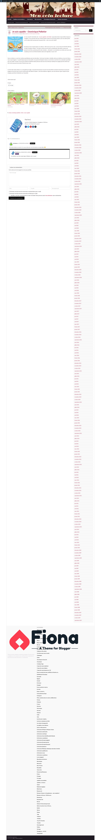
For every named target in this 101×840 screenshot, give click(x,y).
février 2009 (77, 576)
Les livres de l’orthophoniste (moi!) (48, 22)
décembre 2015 (78, 363)
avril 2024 (77, 106)
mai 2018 (76, 287)
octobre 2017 (77, 306)
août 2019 (77, 248)
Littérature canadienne (42, 738)
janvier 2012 (77, 485)
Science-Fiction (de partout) (43, 803)
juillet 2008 (77, 594)
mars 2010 (77, 542)
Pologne (39, 776)
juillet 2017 (77, 313)
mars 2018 (77, 293)
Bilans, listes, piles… (41, 642)
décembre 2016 (78, 332)
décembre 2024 (78, 85)
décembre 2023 (78, 116)
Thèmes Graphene (18, 838)
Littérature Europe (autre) (43, 742)
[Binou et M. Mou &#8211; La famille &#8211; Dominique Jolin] (39, 97)
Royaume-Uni (40, 799)
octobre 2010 (77, 524)
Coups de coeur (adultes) (42, 666)
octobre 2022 (77, 150)
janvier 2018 (77, 298)
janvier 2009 (77, 578)
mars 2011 (77, 511)
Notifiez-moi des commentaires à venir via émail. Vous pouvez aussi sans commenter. (36, 195)
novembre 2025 (78, 56)
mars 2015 (77, 386)
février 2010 (77, 545)
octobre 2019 (77, 243)
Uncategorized (40, 825)
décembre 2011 (78, 487)
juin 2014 (76, 409)
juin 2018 (76, 285)
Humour (39, 712)
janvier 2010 (77, 547)
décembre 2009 (78, 550)
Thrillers (39, 818)
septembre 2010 (78, 526)
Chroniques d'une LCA (42, 659)
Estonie (38, 689)
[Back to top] (98, 837)
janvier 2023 (77, 142)
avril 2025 (77, 74)
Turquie (38, 822)
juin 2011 (76, 503)
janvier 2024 (77, 113)
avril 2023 (77, 134)
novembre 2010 (78, 521)
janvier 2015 (77, 391)
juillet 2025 (77, 67)
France (38, 704)
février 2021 (77, 202)
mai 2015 (76, 381)
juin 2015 (76, 378)
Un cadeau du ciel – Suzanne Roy (17, 27)
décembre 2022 (78, 145)
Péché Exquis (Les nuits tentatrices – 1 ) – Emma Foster (57, 27)
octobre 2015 (77, 368)
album (10, 112)
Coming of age (40, 663)
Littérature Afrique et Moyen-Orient (45, 729)
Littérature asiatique (42, 733)
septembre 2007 (78, 620)
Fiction (38, 699)
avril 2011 (77, 508)
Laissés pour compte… (42, 719)
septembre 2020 (78, 215)
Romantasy (39, 797)
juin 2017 (76, 316)
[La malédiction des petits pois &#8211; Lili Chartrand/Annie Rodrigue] (61, 97)
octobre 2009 (77, 555)
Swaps (38, 812)
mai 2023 (76, 132)
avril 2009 (77, 571)
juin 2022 (76, 160)
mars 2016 (77, 355)
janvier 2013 (77, 454)
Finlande (39, 702)
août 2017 (77, 311)
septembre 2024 (78, 93)
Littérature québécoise (42, 750)
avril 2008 (77, 602)
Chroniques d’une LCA (49, 19)
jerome (15, 143)
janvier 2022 (77, 173)
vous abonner (48, 195)
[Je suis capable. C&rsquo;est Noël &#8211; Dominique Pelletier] (18, 97)
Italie (38, 714)
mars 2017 (77, 324)
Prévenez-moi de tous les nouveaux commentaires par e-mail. (25, 191)
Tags (38, 814)
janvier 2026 (77, 51)
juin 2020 (76, 222)
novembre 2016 (78, 334)
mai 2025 (76, 72)
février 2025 (77, 80)
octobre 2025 (77, 59)
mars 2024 (77, 108)
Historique (39, 708)
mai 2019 (76, 256)
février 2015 (77, 389)
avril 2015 (77, 384)
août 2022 (77, 155)
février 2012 (77, 482)
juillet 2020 (77, 220)
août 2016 (77, 342)
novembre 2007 (78, 615)
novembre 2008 (78, 584)
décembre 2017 (78, 300)
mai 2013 (76, 443)
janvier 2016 (77, 360)
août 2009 (77, 560)
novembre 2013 (78, 428)
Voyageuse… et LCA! (41, 831)
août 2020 (77, 217)
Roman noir (39, 791)
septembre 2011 (78, 495)
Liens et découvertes (41, 727)
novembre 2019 (78, 241)
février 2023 (77, 139)
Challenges (39, 655)
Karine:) (14, 33)
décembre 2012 (78, 456)
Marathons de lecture (42, 759)
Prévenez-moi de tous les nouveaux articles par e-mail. (24, 193)
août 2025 (77, 64)
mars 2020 (77, 230)
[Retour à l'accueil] (50, 10)
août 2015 (77, 373)
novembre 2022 (78, 147)
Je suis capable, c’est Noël (45, 36)
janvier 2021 (77, 204)
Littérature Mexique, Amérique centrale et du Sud (48, 748)
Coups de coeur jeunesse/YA (21, 22)
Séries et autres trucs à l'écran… (44, 805)
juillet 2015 (77, 376)
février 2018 (77, 295)
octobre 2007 (77, 617)
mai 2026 (76, 41)
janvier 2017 (77, 329)
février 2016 (77, 358)
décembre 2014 (78, 394)
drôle (22, 112)
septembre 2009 (78, 558)
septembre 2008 (78, 589)
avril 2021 (77, 196)
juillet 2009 (77, 563)
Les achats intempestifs (42, 723)
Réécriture (39, 788)
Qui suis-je (30, 19)
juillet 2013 (77, 438)
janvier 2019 (77, 267)
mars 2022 (77, 168)
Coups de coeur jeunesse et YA (44, 670)
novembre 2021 (78, 178)
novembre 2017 (78, 303)
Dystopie (39, 676)
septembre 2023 (78, 121)
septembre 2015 (78, 371)
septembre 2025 (78, 61)
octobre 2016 (77, 337)
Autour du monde (62, 19)
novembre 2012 (78, 459)
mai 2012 (76, 474)
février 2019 (77, 264)
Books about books (41, 649)
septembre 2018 (78, 277)
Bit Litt (38, 644)
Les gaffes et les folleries (42, 725)
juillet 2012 (77, 469)
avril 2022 (77, 165)
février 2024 (77, 111)
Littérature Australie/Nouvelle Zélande (46, 736)
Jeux (38, 716)
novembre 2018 (78, 272)
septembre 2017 (78, 308)
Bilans (38, 640)
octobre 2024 (77, 90)
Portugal (39, 778)
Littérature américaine (42, 731)
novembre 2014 (78, 397)
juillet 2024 (77, 98)
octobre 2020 (77, 212)
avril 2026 (77, 43)
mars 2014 (77, 417)
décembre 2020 (78, 207)
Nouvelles (39, 767)
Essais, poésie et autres (42, 687)
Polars (38, 774)
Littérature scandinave (42, 755)
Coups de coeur (10, 22)
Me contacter (38, 19)
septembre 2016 (78, 339)
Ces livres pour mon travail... (35, 33)
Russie (38, 801)
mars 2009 (77, 573)
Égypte (38, 678)
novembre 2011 (78, 490)
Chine (38, 657)
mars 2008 (77, 604)
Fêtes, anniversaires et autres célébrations (46, 697)
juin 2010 (76, 534)
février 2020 (77, 233)
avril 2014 (77, 415)
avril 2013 (77, 446)
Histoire (39, 706)
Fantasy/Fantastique (41, 693)
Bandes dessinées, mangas (43, 638)
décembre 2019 (78, 238)
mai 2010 (76, 537)
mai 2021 (76, 194)
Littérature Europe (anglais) (43, 740)
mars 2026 (77, 46)
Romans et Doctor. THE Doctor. (44, 795)
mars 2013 (77, 448)
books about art (40, 647)
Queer (38, 784)
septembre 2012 (78, 464)
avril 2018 (77, 290)
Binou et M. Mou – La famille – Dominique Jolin (39, 104)
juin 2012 (76, 472)
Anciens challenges (61, 22)
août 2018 (77, 280)
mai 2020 (76, 225)
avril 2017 (77, 321)
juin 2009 (76, 565)
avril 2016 (77, 352)
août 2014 (77, 404)
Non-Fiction (39, 765)
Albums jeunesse (26, 33)
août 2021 (77, 186)
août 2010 (77, 529)
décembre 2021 (78, 176)
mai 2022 (76, 163)
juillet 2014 (77, 407)
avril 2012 (77, 477)
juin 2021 (76, 191)
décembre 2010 (78, 519)
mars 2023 (77, 137)
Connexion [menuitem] (5, 1)
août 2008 (77, 591)
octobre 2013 (77, 430)
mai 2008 (76, 599)
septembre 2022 (78, 152)
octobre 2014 (77, 399)
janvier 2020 (77, 235)
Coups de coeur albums (34, 22)
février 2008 (77, 607)
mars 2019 (77, 261)
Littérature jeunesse (41, 746)
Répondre (32, 143)
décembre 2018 (78, 269)
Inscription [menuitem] (11, 1)
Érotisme (39, 683)
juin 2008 (76, 597)
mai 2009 (76, 568)
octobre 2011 (77, 493)
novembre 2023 (78, 119)
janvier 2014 (77, 422)
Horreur (39, 710)
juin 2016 (76, 347)
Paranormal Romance (42, 772)
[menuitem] (1, 1)
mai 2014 (76, 412)
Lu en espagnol (40, 757)
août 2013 (77, 435)
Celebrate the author (42, 651)
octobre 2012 (77, 461)
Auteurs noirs (40, 632)
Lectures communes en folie (43, 721)
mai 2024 (76, 103)
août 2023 (77, 124)
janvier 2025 (77, 82)
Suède (38, 808)
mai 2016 (76, 350)
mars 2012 (77, 480)
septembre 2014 (78, 402)
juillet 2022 (77, 158)
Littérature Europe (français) (43, 744)
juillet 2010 (77, 532)
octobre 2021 (77, 181)
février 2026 (77, 48)
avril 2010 (77, 539)
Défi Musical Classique (42, 674)
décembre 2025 (78, 54)
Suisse (38, 810)
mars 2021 (77, 199)
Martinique (39, 761)
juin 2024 (76, 100)
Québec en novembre (19, 19)
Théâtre (39, 816)
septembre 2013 (78, 433)
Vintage (39, 829)
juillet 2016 (77, 345)
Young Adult (40, 833)
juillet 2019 (77, 251)
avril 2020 (77, 228)
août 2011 (77, 498)
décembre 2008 (78, 581)
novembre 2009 (78, 552)
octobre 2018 (77, 274)
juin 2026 (76, 38)
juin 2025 (76, 69)
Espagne (39, 685)
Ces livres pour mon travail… (43, 653)
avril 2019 (77, 259)
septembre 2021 (78, 184)
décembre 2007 (78, 612)
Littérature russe (41, 752)
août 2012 (77, 467)
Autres (38, 636)
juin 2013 (76, 441)
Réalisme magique (41, 786)
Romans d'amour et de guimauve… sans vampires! (48, 793)
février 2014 (77, 420)
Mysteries (39, 763)
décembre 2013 (78, 425)
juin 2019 (76, 254)
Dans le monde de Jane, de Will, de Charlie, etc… (48, 672)
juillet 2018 (77, 282)
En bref (38, 680)
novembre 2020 (78, 209)
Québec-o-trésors (41, 782)
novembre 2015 (78, 365)
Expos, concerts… (41, 691)
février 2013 (77, 451)
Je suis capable (27, 112)
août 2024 (77, 95)
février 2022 (77, 171)
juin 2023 (76, 129)
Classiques (39, 661)
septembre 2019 (78, 246)
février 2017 (77, 326)
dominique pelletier (16, 112)
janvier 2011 (77, 516)
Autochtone (39, 634)
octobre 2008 (77, 586)
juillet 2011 (77, 500)
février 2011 (77, 513)
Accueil (9, 19)
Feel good (39, 695)
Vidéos (38, 827)
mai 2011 (76, 506)
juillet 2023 (77, 126)
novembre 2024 (78, 87)
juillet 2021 (77, 189)
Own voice (39, 769)
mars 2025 (77, 77)
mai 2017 (76, 319)
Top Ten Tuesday (41, 820)
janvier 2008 (77, 610)
